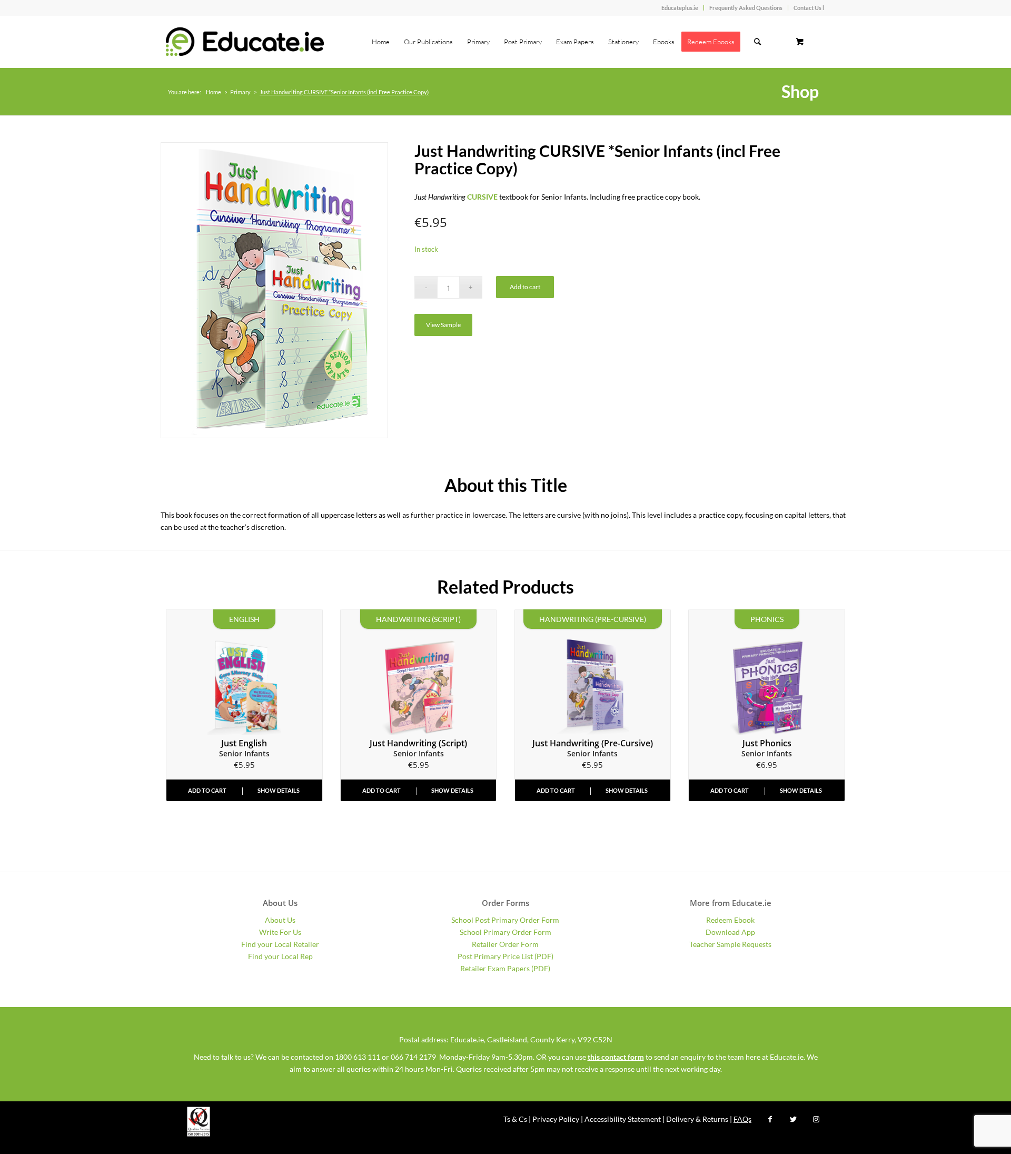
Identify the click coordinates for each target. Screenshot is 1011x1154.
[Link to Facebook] (770, 1119)
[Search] (757, 41)
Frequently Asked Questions (745, 7)
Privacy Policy (555, 1118)
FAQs (742, 1118)
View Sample (443, 325)
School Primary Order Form (505, 932)
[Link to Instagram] (816, 1119)
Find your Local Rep (280, 956)
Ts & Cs (515, 1118)
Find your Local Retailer (280, 944)
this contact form (616, 1056)
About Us (280, 919)
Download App (730, 932)
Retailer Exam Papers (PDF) (505, 968)
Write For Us (280, 932)
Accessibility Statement (622, 1118)
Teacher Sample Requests (730, 944)
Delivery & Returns (697, 1118)
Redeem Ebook (730, 919)
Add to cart (525, 287)
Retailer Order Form (505, 944)
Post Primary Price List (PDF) (505, 956)
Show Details (278, 790)
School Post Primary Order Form (505, 919)
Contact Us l (809, 7)
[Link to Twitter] (793, 1119)
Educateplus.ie (679, 7)
